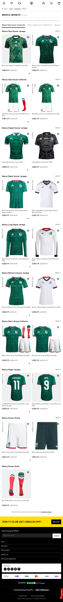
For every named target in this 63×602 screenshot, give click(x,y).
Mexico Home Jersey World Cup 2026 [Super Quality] (45, 66)
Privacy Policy (23, 596)
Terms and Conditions (37, 596)
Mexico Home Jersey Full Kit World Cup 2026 (15, 355)
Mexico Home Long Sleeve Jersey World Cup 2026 (15, 259)
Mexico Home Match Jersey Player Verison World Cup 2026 (15, 211)
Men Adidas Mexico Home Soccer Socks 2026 (15, 500)
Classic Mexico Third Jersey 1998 (42, 162)
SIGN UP (56, 522)
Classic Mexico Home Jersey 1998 (12, 162)
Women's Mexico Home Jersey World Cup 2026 (16, 307)
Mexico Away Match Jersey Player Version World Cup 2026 (45, 211)
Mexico (25, 9)
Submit (56, 536)
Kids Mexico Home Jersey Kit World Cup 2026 (46, 114)
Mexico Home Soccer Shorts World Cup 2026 (15, 452)
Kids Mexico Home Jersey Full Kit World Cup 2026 (15, 114)
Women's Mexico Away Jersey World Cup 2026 (46, 307)
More (58, 31)
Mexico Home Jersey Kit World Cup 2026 (44, 355)
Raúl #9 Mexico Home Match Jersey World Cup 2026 (46, 405)
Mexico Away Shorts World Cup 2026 (43, 452)
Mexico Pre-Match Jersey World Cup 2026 (14, 65)
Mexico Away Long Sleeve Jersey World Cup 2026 (45, 259)
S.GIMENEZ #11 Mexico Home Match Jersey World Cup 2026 (15, 405)
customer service (46, 512)
